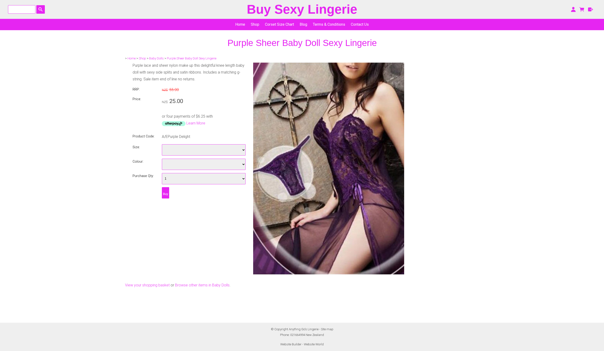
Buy (165, 194)
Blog (303, 24)
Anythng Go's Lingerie (304, 329)
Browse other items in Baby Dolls (202, 285)
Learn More (195, 123)
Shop (255, 24)
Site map (327, 329)
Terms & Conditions (329, 24)
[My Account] (573, 9)
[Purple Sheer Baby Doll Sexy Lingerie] (328, 273)
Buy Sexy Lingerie (302, 9)
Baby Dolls (156, 58)
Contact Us (360, 24)
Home (240, 24)
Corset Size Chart (279, 24)
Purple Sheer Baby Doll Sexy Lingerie (191, 58)
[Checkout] (590, 9)
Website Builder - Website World (302, 344)
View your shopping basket (147, 285)
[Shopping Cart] (582, 9)
